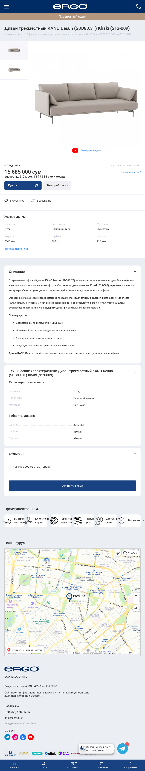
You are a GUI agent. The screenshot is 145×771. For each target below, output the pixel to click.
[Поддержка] (138, 6)
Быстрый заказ (57, 185)
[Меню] (6, 6)
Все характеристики (16, 248)
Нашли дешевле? (130, 172)
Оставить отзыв (72, 486)
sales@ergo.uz (13, 718)
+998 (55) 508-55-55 (17, 712)
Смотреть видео (90, 150)
